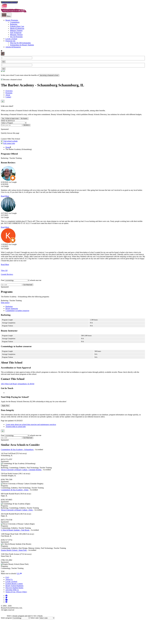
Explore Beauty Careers (14, 584)
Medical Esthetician (17, 28)
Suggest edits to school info (15, 427)
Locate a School (11, 39)
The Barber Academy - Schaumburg (29, 85)
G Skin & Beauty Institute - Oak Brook (15, 530)
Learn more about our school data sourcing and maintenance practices (30, 424)
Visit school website (10, 141)
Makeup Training (16, 30)
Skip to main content (9, 2)
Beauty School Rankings (14, 586)
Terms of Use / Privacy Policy (16, 592)
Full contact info (9, 143)
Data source (5, 303)
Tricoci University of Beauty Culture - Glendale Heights (21, 470)
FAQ (7, 577)
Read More (5, 196)
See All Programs (16, 37)
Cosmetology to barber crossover (17, 311)
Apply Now (5, 405)
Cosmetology (15, 22)
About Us (9, 579)
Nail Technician (15, 33)
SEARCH (26, 125)
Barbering (13, 24)
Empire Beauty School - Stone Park (14, 550)
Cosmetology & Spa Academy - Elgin (15, 490)
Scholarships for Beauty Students (22, 45)
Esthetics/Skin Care (17, 26)
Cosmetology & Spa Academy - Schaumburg (17, 450)
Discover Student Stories (14, 588)
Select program (6, 618)
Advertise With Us (12, 590)
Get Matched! (27, 285)
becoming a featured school (49, 75)
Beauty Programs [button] (11, 20)
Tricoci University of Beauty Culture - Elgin (17, 510)
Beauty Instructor (11, 308)
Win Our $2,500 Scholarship (20, 43)
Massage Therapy (16, 35)
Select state (35, 618)
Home (7, 147)
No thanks (24, 118)
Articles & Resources (13, 47)
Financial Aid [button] (10, 41)
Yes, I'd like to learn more (10, 118)
